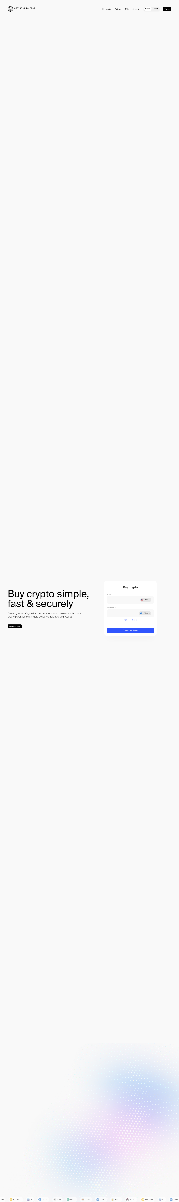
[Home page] (21, 9)
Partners (118, 9)
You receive (111, 608)
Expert (156, 9)
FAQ (127, 9)
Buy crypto (106, 9)
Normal (147, 9)
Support (135, 9)
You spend (111, 594)
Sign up (167, 9)
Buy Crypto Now (14, 626)
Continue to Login (130, 630)
